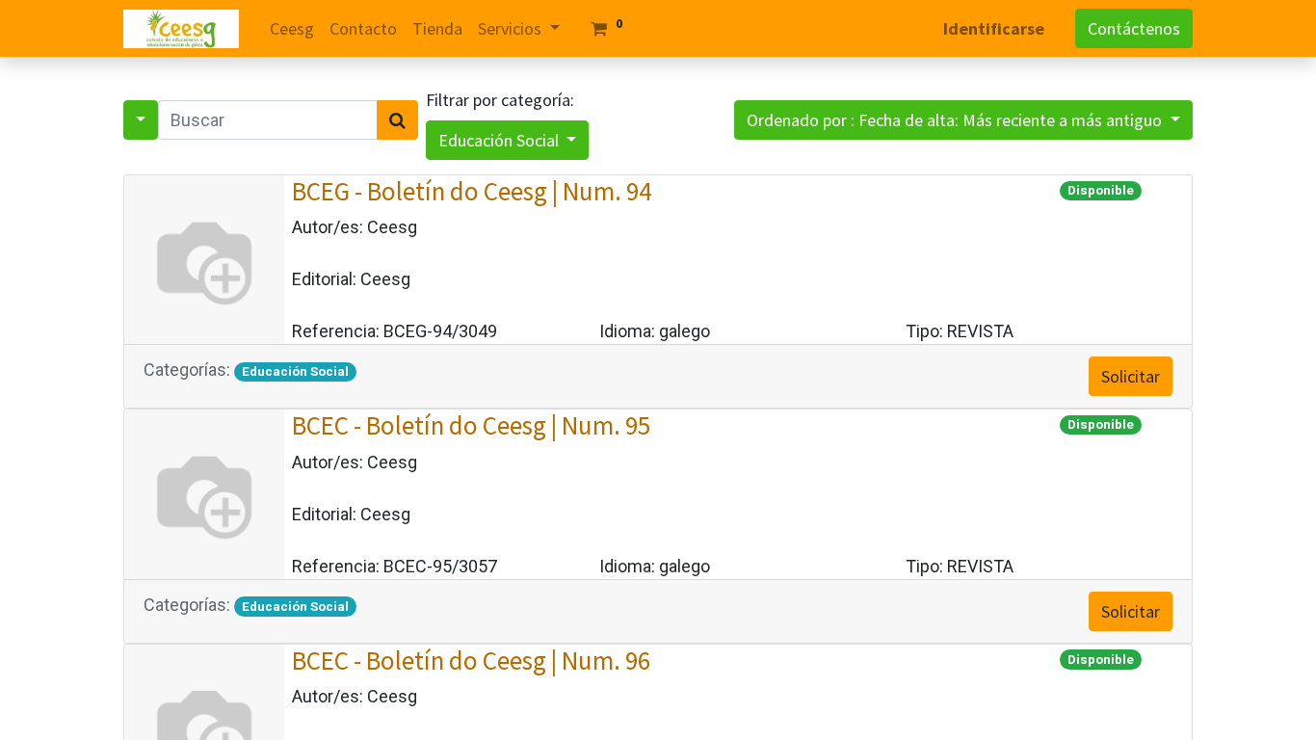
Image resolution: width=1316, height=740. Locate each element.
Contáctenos (1134, 28)
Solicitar (1130, 376)
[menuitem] (292, 28)
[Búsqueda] (397, 120)
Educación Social (500, 140)
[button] (963, 120)
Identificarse (993, 28)
